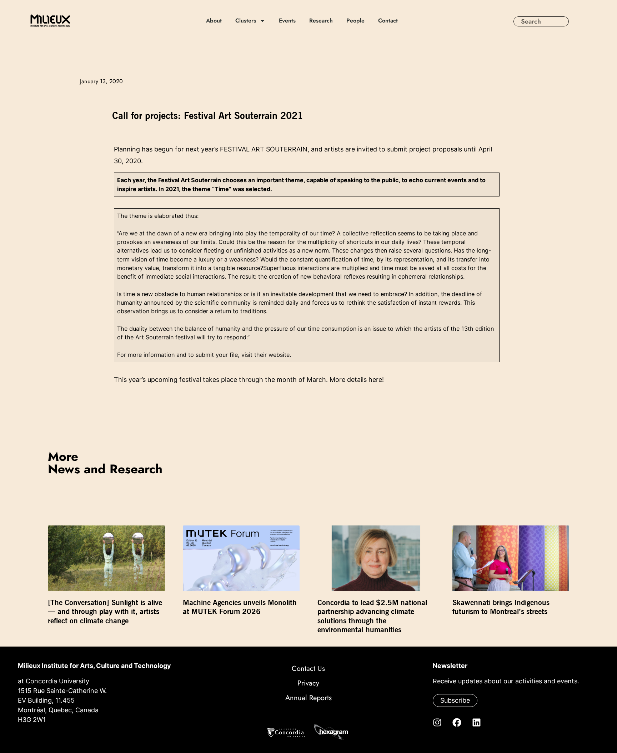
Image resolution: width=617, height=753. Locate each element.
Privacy (308, 683)
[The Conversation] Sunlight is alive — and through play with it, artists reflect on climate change (105, 611)
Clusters (245, 20)
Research (321, 20)
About (214, 20)
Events (287, 20)
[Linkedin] (476, 722)
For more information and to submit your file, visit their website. (204, 354)
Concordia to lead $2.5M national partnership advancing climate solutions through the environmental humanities (372, 616)
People (355, 20)
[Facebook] (457, 722)
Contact (388, 20)
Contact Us (308, 668)
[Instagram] (437, 722)
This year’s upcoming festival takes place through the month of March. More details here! (249, 379)
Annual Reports (308, 698)
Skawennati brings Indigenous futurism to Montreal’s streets (501, 607)
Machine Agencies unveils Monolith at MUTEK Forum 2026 (240, 607)
